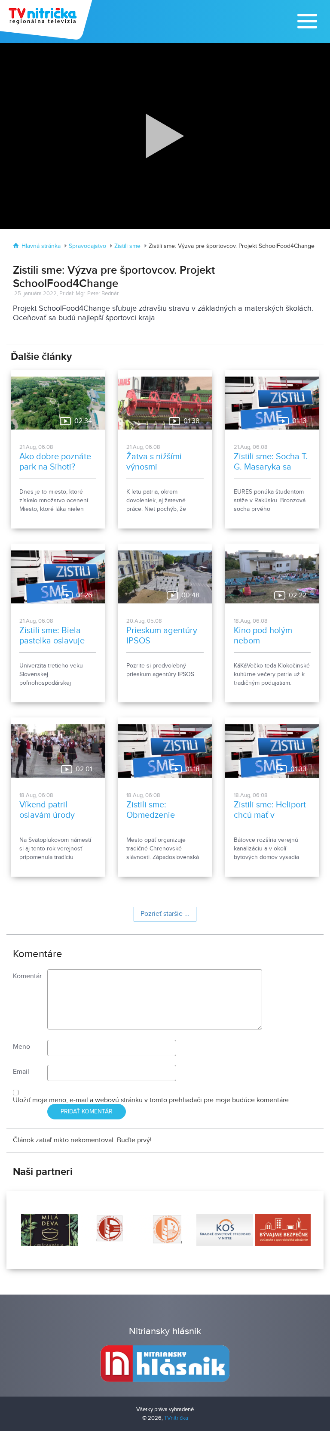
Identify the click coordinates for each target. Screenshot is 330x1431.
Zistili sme (127, 246)
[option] (48, 1230)
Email (21, 1072)
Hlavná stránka (41, 246)
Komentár (27, 976)
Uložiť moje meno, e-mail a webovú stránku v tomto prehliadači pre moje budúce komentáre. (151, 1100)
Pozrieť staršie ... (165, 914)
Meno (21, 1047)
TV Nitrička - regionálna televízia (47, 20)
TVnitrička (176, 1418)
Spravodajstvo (87, 246)
